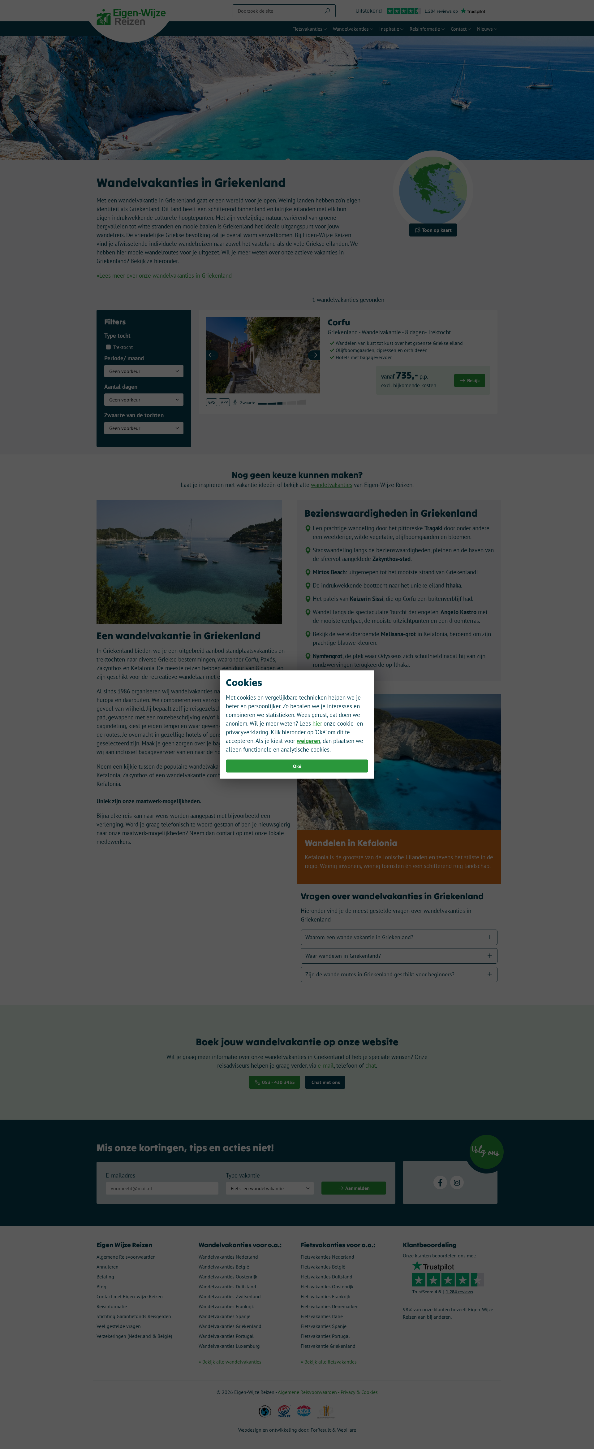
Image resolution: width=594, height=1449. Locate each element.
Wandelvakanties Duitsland (227, 1286)
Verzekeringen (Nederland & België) (134, 1336)
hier (317, 723)
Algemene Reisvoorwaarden (126, 1257)
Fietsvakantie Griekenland (328, 1346)
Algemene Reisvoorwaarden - (309, 1392)
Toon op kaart (436, 230)
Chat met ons (325, 1082)
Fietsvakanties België (323, 1267)
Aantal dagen (120, 386)
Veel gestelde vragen (119, 1326)
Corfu (339, 322)
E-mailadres (120, 1175)
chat (370, 1065)
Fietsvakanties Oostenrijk (327, 1286)
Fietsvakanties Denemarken (330, 1306)
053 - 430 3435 (278, 1082)
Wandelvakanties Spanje (224, 1316)
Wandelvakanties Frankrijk (226, 1306)
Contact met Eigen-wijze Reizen (130, 1296)
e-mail (326, 1065)
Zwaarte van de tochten (134, 415)
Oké (297, 766)
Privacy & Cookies (359, 1392)
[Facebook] (440, 1182)
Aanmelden (357, 1188)
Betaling (105, 1276)
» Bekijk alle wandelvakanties (230, 1362)
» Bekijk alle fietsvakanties (329, 1362)
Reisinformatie (425, 29)
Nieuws (485, 29)
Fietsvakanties (307, 29)
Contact (459, 29)
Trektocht (123, 347)
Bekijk (473, 380)
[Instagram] (457, 1182)
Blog (101, 1286)
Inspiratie (389, 29)
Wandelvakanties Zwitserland (230, 1296)
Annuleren (107, 1267)
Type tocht (117, 335)
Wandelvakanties (351, 29)
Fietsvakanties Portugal (325, 1336)
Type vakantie (243, 1175)
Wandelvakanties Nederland (228, 1257)
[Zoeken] (327, 10)
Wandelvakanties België (224, 1267)
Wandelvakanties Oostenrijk (228, 1276)
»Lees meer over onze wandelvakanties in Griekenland (164, 275)
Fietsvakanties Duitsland (326, 1276)
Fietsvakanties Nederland (327, 1257)
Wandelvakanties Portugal (226, 1336)
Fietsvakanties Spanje (323, 1326)
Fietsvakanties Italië (322, 1316)
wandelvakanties (331, 484)
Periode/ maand (124, 358)
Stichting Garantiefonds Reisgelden (134, 1316)
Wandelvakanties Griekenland (230, 1326)
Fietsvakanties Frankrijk (325, 1296)
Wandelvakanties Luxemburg (229, 1346)
